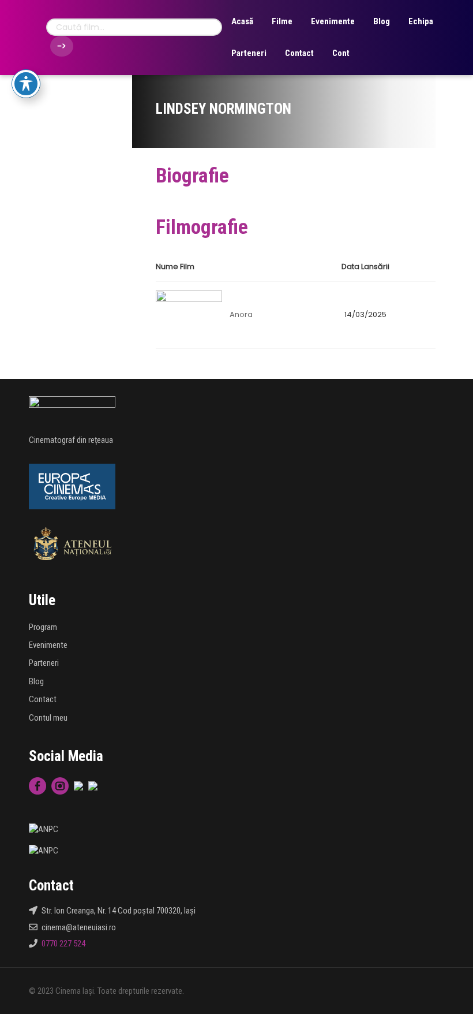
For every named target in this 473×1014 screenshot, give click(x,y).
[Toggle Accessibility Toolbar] (26, 84)
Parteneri (248, 53)
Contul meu (48, 718)
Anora (241, 314)
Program (43, 627)
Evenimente (333, 21)
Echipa (420, 21)
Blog (381, 21)
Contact (299, 53)
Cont (341, 53)
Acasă (242, 21)
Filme (282, 21)
